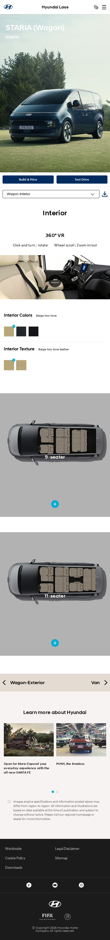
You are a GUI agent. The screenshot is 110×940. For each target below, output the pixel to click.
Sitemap (61, 858)
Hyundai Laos (55, 7)
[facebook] (28, 885)
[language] (96, 7)
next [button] (100, 739)
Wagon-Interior (18, 194)
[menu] (104, 7)
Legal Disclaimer (67, 848)
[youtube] (55, 885)
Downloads (13, 867)
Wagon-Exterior (27, 682)
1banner (53, 792)
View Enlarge (55, 504)
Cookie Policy (15, 858)
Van (95, 682)
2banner (57, 792)
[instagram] (81, 885)
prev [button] (9, 739)
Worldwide (13, 848)
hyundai (8, 7)
